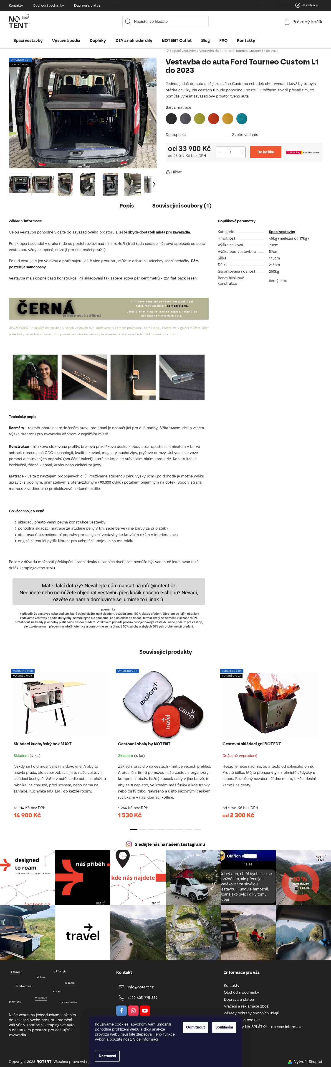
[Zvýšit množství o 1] (242, 152)
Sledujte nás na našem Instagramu (170, 844)
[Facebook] (121, 1010)
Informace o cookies (242, 1020)
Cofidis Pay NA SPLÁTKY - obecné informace (263, 1027)
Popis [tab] (126, 205)
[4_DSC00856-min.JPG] (133, 377)
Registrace (310, 5)
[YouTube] (145, 1010)
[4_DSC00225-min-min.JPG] (35, 377)
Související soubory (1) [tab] (182, 205)
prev (12, 748)
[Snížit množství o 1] (219, 152)
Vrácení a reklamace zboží (246, 1006)
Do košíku (265, 152)
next (318, 748)
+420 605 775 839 (142, 997)
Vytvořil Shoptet (308, 1061)
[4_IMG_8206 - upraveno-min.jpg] (182, 377)
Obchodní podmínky (48, 6)
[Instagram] (133, 1010)
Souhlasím (224, 1027)
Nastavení (107, 1056)
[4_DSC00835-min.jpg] (84, 377)
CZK (258, 5)
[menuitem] (28, 40)
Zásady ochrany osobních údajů (251, 1013)
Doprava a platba (87, 6)
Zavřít (192, 171)
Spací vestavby (282, 232)
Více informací (145, 1039)
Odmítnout (195, 1027)
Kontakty (16, 6)
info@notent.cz (141, 987)
